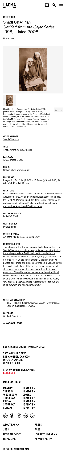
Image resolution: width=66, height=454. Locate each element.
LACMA (9, 5)
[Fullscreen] (60, 109)
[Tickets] (47, 5)
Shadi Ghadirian (11, 139)
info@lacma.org (13, 360)
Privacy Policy (44, 439)
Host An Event (12, 434)
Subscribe (9, 373)
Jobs (6, 430)
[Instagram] (5, 415)
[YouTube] (25, 415)
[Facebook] (19, 415)
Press (38, 425)
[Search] (54, 5)
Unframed (9, 439)
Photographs (9, 227)
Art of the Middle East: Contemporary (21, 237)
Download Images (14, 323)
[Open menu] (61, 5)
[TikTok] (12, 415)
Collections (9, 17)
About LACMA (11, 425)
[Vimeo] (32, 415)
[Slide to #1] (9, 100)
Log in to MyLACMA (46, 434)
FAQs (37, 430)
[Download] (56, 109)
